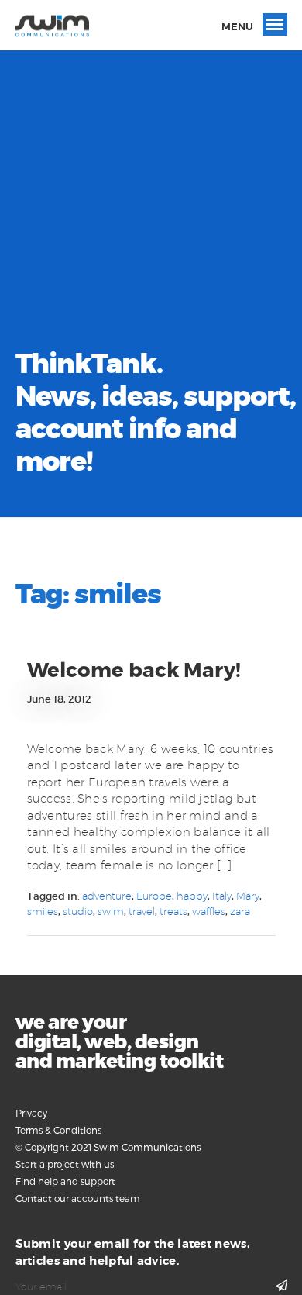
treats (173, 911)
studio (78, 911)
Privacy (31, 1112)
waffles (208, 911)
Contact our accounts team (77, 1198)
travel (142, 911)
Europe (154, 895)
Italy (222, 895)
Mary (247, 895)
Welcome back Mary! (134, 670)
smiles (42, 911)
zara (240, 911)
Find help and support (65, 1181)
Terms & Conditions (58, 1129)
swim (111, 911)
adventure (107, 895)
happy (192, 895)
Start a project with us (64, 1164)
